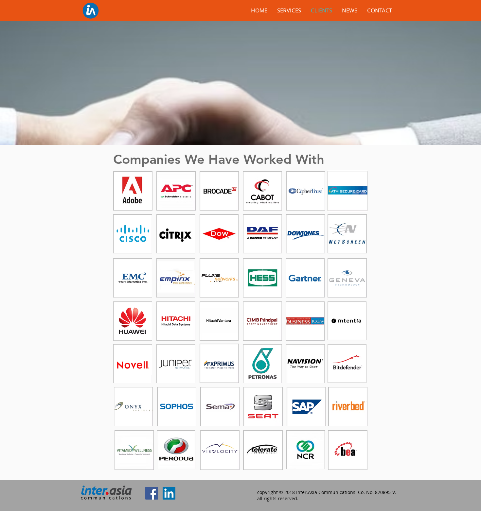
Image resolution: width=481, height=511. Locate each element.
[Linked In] (169, 493)
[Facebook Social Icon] (151, 493)
